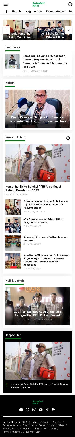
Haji (25, 71)
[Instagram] (34, 409)
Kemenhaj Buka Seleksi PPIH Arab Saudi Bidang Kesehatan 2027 (33, 188)
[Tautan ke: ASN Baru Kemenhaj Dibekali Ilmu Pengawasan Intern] (13, 224)
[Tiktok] (47, 409)
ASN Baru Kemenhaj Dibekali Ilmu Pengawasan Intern (55, 35)
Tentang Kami (10, 425)
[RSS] (54, 409)
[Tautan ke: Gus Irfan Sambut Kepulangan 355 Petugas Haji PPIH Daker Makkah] (37, 306)
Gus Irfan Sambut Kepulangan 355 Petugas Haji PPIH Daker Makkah (38, 313)
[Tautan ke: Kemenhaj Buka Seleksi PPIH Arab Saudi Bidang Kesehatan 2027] (37, 163)
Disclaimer (29, 425)
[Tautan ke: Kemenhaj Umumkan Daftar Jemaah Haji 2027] (13, 242)
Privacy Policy (10, 428)
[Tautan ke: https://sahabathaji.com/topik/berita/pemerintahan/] (68, 138)
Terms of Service (12, 431)
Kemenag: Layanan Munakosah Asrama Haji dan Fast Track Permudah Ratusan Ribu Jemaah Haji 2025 (45, 61)
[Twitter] (27, 409)
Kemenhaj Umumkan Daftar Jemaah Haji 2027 (45, 239)
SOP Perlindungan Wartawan (39, 428)
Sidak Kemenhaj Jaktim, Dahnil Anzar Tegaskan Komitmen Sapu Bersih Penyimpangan (20, 35)
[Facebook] (21, 409)
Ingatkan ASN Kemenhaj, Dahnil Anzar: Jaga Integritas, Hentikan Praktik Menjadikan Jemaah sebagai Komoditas (46, 260)
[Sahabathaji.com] (38, 4)
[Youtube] (40, 409)
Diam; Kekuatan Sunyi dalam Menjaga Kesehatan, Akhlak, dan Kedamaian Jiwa (37, 119)
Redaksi (56, 421)
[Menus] (6, 4)
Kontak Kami (33, 431)
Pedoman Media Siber (51, 425)
